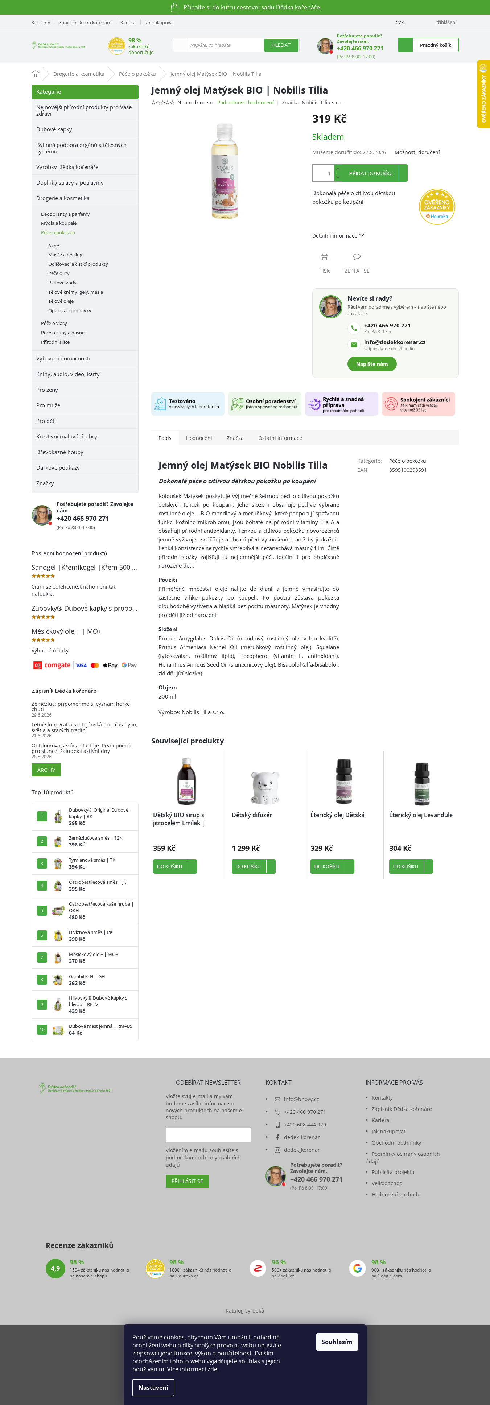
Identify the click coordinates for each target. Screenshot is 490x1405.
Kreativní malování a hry (66, 436)
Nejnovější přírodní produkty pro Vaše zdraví (84, 110)
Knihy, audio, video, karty (68, 374)
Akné (53, 245)
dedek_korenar (302, 1137)
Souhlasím (337, 1342)
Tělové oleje (61, 301)
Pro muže (48, 405)
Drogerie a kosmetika (63, 198)
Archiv (46, 769)
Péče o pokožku (58, 232)
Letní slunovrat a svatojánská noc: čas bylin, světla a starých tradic (85, 727)
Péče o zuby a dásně (63, 332)
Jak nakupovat (159, 22)
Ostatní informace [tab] (280, 437)
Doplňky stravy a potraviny (70, 182)
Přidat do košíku (371, 173)
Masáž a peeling (65, 254)
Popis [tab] (165, 437)
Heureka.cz (187, 1276)
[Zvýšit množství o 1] (338, 169)
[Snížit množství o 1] (338, 177)
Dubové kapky (54, 129)
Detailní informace (334, 235)
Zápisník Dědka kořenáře (85, 22)
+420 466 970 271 (360, 48)
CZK (400, 22)
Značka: (313, 102)
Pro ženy (47, 389)
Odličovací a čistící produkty (78, 264)
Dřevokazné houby (59, 452)
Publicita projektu (393, 1172)
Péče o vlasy (54, 323)
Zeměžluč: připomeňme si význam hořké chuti (81, 706)
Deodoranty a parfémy (65, 214)
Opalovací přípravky (69, 310)
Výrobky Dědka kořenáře (67, 166)
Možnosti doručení (417, 152)
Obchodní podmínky (396, 1142)
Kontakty (41, 22)
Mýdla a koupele (59, 223)
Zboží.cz (286, 1276)
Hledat (281, 45)
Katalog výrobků (245, 1310)
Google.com (390, 1276)
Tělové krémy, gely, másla (75, 292)
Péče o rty (59, 273)
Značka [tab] (235, 437)
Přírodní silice (55, 342)
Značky (45, 483)
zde (212, 1369)
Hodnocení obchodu (396, 1194)
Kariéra (128, 22)
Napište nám (372, 363)
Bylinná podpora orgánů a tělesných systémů (81, 148)
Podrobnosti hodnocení (245, 102)
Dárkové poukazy (58, 467)
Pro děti (46, 420)
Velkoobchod (387, 1183)
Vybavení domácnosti (63, 358)
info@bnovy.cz (301, 1099)
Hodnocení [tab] (199, 437)
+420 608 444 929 (305, 1124)
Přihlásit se (187, 1181)
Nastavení (153, 1388)
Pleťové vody (62, 282)
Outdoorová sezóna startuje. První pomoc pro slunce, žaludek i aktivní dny (82, 748)
